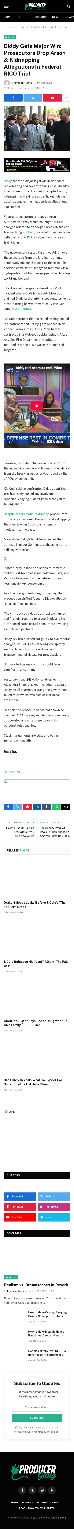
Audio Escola (58, 1517)
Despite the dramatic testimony (26, 514)
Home (8, 17)
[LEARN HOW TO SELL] (37, 171)
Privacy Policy (38, 1431)
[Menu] (6, 6)
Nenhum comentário (18, 88)
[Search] (68, 6)
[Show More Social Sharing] (66, 98)
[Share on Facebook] (13, 98)
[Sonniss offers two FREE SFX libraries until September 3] (14, 1356)
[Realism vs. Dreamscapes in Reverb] (37, 1260)
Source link (12, 772)
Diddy (8, 181)
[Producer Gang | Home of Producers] (37, 6)
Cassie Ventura (21, 309)
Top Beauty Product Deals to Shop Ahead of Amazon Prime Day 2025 (55, 832)
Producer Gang (23, 82)
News (56, 17)
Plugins (23, 17)
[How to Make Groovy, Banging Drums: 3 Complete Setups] (14, 1317)
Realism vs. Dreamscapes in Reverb (36, 1285)
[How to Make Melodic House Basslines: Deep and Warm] (14, 1336)
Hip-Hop (41, 17)
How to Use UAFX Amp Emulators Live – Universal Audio (20, 832)
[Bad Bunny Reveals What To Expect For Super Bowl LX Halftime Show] (37, 1056)
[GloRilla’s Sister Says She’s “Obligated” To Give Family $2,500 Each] (37, 997)
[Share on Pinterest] (52, 98)
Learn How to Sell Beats (37, 1508)
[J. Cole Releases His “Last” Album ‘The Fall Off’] (37, 938)
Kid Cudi (28, 232)
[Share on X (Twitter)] (33, 98)
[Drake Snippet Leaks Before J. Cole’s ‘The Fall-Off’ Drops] (37, 879)
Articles (11, 1277)
